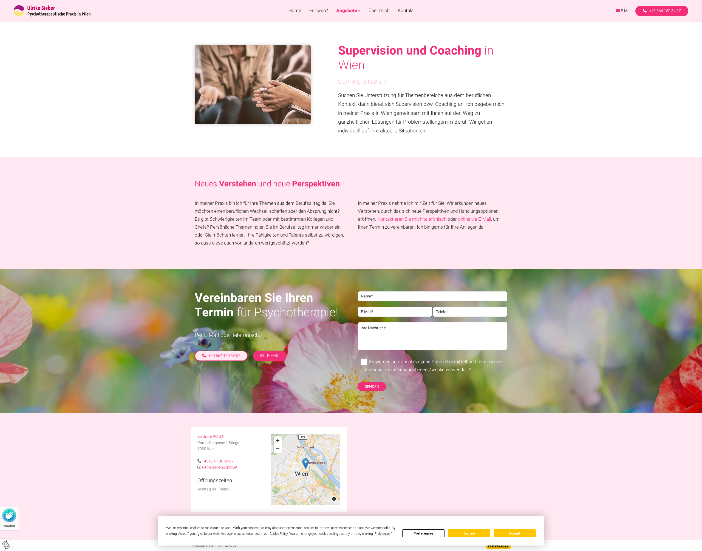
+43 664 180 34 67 (218, 461)
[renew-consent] (6, 545)
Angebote (346, 10)
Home (294, 10)
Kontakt (406, 10)
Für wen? (318, 10)
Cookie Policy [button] (279, 534)
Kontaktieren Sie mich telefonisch (411, 219)
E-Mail (626, 11)
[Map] (305, 469)
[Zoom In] (278, 440)
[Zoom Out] (278, 449)
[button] (661, 11)
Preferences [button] (382, 534)
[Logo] (96, 11)
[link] (348, 11)
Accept (514, 533)
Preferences (424, 533)
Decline (469, 533)
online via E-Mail (474, 219)
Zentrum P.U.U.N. (211, 436)
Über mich (379, 10)
